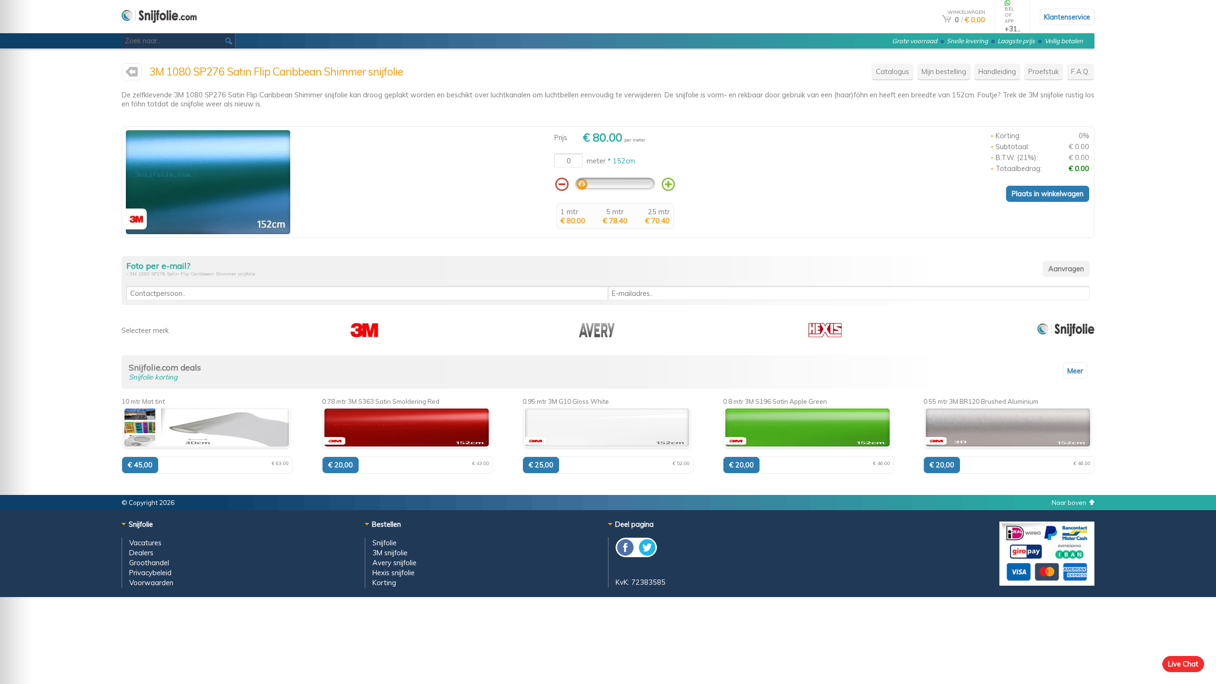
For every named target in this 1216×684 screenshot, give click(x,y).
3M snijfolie (390, 552)
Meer (1075, 370)
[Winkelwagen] (946, 19)
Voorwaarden (151, 582)
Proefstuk (1043, 71)
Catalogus (892, 71)
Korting (384, 582)
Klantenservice (1067, 16)
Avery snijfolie (394, 562)
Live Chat (1183, 663)
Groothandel (149, 562)
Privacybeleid (150, 572)
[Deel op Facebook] (626, 554)
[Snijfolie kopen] (159, 29)
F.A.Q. (1080, 71)
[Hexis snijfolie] (825, 334)
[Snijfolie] (1065, 334)
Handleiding (997, 71)
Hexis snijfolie (393, 572)
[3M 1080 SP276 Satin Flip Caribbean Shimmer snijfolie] (208, 231)
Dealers (141, 552)
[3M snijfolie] (132, 73)
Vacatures (145, 542)
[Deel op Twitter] (646, 554)
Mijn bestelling (944, 71)
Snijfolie (384, 542)
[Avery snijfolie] (597, 334)
